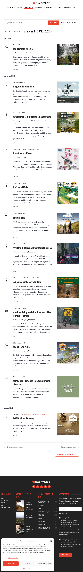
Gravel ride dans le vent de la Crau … (30, 517)
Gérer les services (13, 558)
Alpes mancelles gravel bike (27, 282)
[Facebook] (33, 486)
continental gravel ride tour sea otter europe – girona (32, 313)
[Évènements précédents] (5, 31)
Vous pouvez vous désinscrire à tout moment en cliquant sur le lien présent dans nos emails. (69, 532)
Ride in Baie (19, 217)
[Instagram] (37, 486)
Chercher (53, 23)
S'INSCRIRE (65, 555)
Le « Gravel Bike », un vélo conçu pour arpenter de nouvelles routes (29, 506)
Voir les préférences (44, 563)
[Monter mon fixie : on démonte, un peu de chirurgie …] (20, 528)
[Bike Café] (41, 3)
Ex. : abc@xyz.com (64, 513)
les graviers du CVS (23, 49)
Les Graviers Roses (22, 153)
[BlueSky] (49, 486)
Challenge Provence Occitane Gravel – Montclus (32, 382)
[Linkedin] (45, 486)
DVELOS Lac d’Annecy (23, 418)
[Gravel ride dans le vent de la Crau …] (20, 517)
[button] (51, 541)
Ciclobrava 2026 (21, 347)
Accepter (11, 563)
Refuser (27, 563)
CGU (24, 568)
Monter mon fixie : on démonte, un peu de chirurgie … (29, 529)
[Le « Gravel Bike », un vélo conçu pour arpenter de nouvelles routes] (20, 505)
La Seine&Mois (20, 187)
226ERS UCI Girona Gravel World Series (32, 248)
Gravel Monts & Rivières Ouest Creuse (32, 117)
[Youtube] (41, 486)
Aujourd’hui (17, 31)
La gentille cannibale (23, 86)
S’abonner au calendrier (65, 454)
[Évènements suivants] (9, 31)
